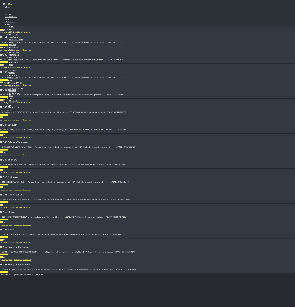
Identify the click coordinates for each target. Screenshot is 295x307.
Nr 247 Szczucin (8, 124)
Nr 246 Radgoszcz (9, 107)
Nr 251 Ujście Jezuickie (12, 194)
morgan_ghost (7, 33)
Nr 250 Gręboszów (9, 177)
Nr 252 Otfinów (7, 212)
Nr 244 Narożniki (8, 72)
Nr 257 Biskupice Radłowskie (15, 247)
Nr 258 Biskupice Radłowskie (15, 264)
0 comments (27, 33)
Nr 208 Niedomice (9, 54)
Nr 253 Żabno (7, 229)
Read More (4, 45)
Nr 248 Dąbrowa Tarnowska (14, 142)
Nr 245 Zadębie (8, 89)
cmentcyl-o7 (18, 33)
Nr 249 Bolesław (8, 159)
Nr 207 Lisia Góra (9, 37)
